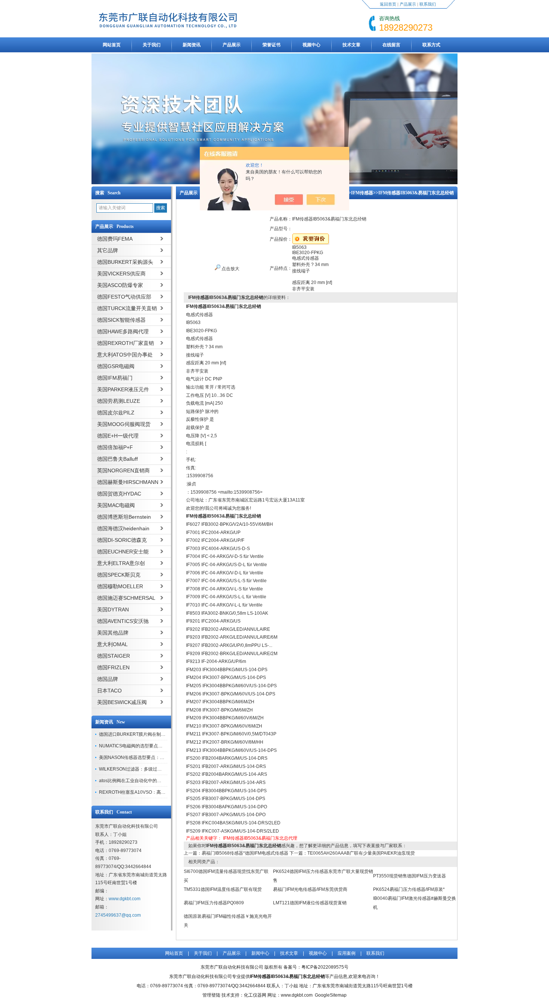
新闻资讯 (192, 44)
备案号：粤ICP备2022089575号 (315, 967)
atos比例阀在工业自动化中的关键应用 (137, 780)
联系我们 (427, 4)
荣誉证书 (271, 44)
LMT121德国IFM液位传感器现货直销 (310, 902)
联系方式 (431, 44)
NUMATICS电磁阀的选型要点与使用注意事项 (144, 746)
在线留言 (391, 44)
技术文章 (351, 44)
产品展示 (408, 4)
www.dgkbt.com (124, 898)
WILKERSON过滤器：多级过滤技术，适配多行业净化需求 (157, 769)
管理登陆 (211, 995)
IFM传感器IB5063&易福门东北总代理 (260, 838)
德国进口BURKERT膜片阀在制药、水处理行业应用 (150, 734)
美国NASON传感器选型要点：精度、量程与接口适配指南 (156, 757)
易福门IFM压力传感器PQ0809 (214, 902)
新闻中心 (260, 953)
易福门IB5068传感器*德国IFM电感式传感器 (245, 853)
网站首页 (112, 44)
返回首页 (388, 4)
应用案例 (347, 953)
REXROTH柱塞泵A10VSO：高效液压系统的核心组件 (152, 792)
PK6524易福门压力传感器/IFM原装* (409, 889)
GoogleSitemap (331, 995)
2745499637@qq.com (118, 915)
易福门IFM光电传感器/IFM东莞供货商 (310, 889)
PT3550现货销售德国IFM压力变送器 (409, 876)
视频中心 (311, 44)
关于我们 (152, 44)
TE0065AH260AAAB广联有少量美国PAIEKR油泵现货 (361, 853)
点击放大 (229, 268)
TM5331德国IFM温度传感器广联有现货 (223, 889)
